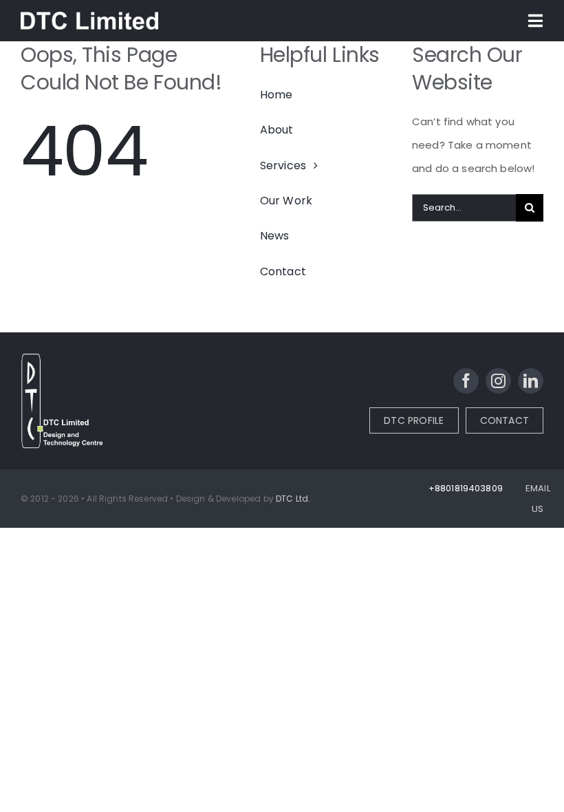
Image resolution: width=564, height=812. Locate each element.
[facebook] (466, 381)
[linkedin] (530, 381)
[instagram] (498, 381)
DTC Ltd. (293, 498)
